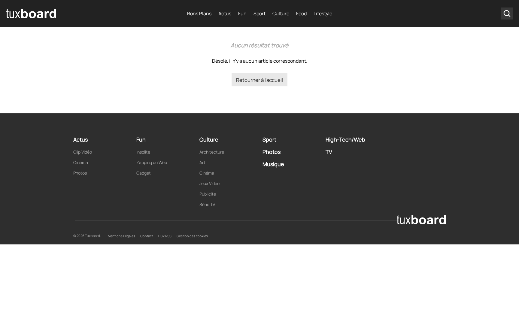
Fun (242, 13)
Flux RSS (164, 236)
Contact (146, 236)
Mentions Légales (121, 236)
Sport (259, 13)
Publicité (207, 194)
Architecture (211, 152)
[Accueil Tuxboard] (31, 13)
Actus (224, 13)
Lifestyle (323, 13)
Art (202, 162)
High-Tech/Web (345, 139)
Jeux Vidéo (209, 183)
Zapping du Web (151, 162)
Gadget (143, 173)
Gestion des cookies (192, 236)
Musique (273, 164)
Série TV (207, 204)
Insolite (143, 152)
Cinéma (80, 162)
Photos (80, 173)
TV (329, 151)
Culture (280, 13)
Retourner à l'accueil (259, 79)
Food (301, 13)
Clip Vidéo (82, 152)
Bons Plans (199, 13)
